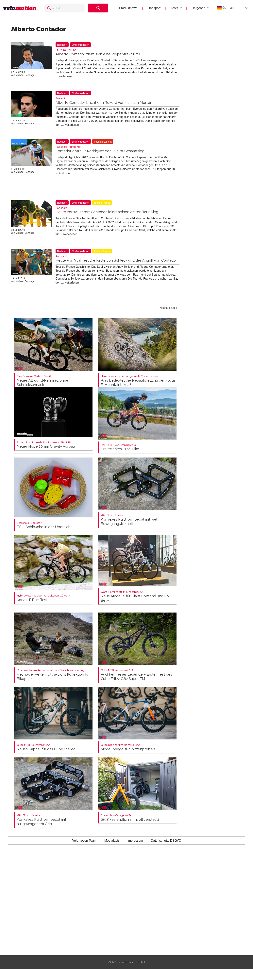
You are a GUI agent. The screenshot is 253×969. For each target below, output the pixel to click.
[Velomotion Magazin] (19, 8)
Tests (174, 8)
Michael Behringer (25, 75)
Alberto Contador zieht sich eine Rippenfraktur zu (98, 52)
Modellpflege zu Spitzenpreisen (128, 747)
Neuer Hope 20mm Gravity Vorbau (46, 445)
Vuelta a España (103, 141)
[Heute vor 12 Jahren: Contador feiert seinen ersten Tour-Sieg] (31, 214)
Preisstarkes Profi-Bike (120, 447)
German (228, 7)
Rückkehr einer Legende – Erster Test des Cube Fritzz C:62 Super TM (136, 675)
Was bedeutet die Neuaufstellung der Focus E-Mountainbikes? (138, 381)
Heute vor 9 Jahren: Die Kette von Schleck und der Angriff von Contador (116, 259)
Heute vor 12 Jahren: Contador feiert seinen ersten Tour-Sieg (107, 210)
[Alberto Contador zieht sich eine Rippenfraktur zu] (31, 56)
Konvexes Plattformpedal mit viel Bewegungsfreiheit (129, 520)
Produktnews (128, 8)
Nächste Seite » (169, 308)
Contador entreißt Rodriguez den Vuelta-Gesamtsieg (100, 149)
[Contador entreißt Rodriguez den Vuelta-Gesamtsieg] (31, 153)
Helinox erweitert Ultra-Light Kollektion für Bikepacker (53, 675)
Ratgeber (198, 8)
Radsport (154, 8)
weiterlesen (66, 76)
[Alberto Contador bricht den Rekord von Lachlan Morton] (31, 105)
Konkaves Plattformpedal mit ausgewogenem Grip (41, 820)
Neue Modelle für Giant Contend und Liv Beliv (135, 596)
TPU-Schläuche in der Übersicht (44, 525)
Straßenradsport (80, 44)
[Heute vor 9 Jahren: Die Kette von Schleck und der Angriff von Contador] (31, 263)
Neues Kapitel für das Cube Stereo (46, 747)
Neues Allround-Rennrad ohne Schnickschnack (42, 381)
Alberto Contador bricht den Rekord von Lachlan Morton (104, 101)
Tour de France (102, 202)
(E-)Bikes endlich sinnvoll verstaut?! (130, 818)
